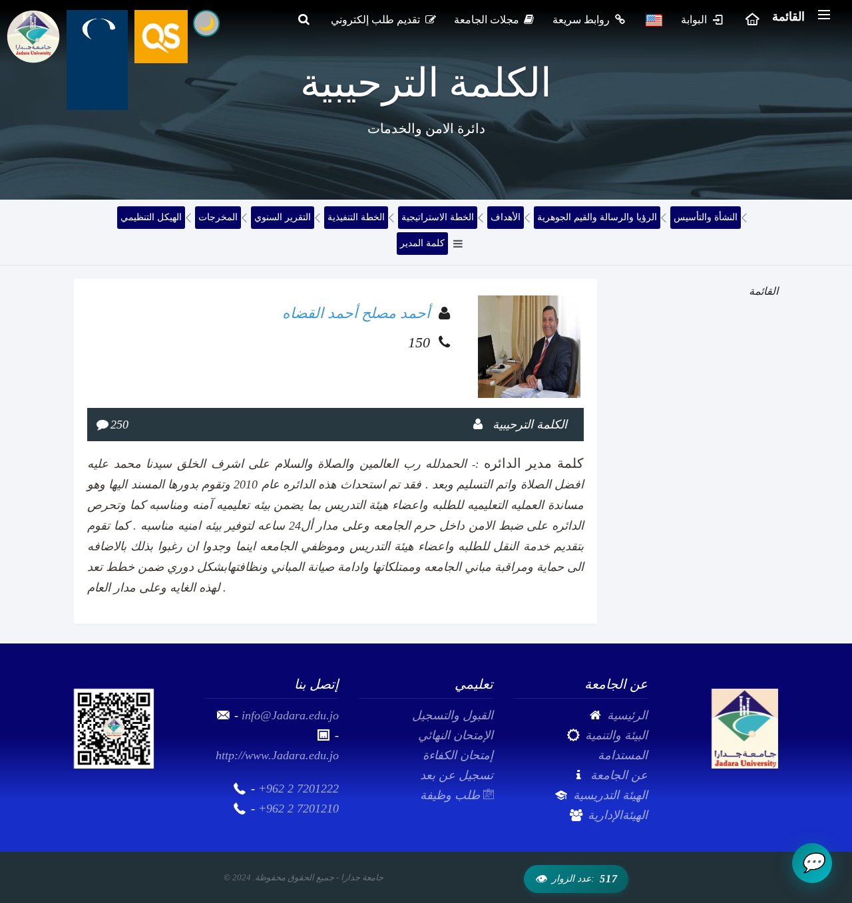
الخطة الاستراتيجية (437, 217)
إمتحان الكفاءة (458, 755)
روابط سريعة (582, 19)
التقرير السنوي (282, 217)
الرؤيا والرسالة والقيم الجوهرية (597, 217)
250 (119, 424)
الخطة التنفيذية (356, 217)
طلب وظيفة (451, 795)
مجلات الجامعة (488, 19)
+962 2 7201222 (298, 788)
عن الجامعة (619, 775)
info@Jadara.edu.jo (290, 715)
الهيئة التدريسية (610, 795)
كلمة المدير (422, 243)
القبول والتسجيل (452, 715)
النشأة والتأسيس (706, 217)
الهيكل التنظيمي (151, 217)
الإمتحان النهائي (455, 735)
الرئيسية (627, 715)
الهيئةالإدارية (618, 815)
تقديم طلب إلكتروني (377, 19)
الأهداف (506, 217)
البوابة (695, 19)
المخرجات (218, 217)
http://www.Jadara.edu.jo (277, 755)
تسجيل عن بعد (456, 775)
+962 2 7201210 (298, 808)
